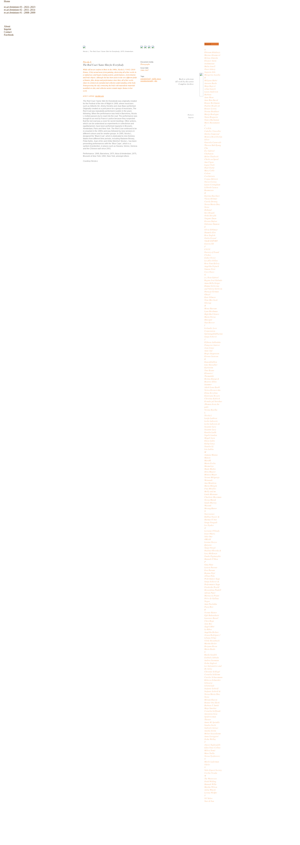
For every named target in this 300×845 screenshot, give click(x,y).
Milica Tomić (209, 750)
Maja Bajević (210, 86)
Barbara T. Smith (211, 705)
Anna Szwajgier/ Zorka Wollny (211, 738)
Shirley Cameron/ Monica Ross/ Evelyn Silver (213, 136)
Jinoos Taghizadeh (212, 744)
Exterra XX (209, 243)
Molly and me (210, 491)
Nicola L (208, 415)
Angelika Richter (211, 632)
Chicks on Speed (211, 159)
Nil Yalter (208, 798)
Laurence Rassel (211, 618)
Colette (207, 173)
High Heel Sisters (211, 314)
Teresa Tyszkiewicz (212, 756)
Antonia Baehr (210, 83)
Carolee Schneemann (213, 677)
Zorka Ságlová (210, 663)
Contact (8, 32)
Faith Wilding (210, 781)
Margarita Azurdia (212, 74)
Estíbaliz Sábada (211, 657)
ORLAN (207, 539)
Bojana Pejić (209, 573)
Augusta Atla (209, 72)
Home (7, 1)
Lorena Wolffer (210, 792)
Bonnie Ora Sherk (212, 702)
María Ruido (209, 649)
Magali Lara (209, 437)
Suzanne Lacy (210, 429)
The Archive (11, 19)
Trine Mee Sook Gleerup (211, 301)
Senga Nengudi (210, 522)
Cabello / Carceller (212, 131)
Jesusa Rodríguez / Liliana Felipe (212, 636)
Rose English (209, 235)
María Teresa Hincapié (210, 318)
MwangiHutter (210, 508)
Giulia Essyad (210, 238)
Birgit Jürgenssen (211, 353)
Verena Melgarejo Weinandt (212, 479)
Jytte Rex (208, 623)
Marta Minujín (210, 485)
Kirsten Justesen (211, 356)
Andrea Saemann (211, 660)
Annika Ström (210, 730)
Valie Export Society (213, 770)
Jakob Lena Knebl (212, 387)
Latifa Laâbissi (210, 418)
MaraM (207, 460)
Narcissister (209, 514)
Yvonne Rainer (210, 612)
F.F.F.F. (207, 249)
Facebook (9, 34)
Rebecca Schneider (212, 680)
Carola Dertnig (211, 201)
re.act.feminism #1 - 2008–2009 (19, 12)
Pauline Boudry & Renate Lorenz (212, 107)
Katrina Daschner (212, 195)
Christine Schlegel (212, 671)
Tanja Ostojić (210, 547)
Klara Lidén (209, 440)
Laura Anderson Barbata (211, 93)
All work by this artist (184, 81)
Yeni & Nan (209, 801)
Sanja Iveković (210, 336)
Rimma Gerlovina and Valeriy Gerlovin (213, 287)
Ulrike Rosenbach (212, 640)
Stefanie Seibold (211, 688)
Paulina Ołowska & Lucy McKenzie (212, 552)
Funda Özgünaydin (212, 556)
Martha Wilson (210, 787)
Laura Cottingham (212, 184)
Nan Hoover (209, 322)
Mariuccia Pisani (211, 595)
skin (155, 81)
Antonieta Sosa (210, 713)
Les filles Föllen (211, 260)
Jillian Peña (209, 575)
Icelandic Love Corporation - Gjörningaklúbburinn (213, 331)
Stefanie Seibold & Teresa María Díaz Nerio (212, 694)
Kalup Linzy (209, 443)
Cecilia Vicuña (210, 772)
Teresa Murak (210, 499)
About (7, 26)
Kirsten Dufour (210, 221)
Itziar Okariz (209, 533)
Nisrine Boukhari (211, 111)
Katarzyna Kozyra (212, 395)
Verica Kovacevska (212, 390)
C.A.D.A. (208, 128)
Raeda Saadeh (210, 654)
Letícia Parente (210, 567)
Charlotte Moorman (212, 497)
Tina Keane (209, 370)
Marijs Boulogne (211, 114)
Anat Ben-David (211, 100)
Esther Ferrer (210, 257)
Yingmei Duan (210, 218)
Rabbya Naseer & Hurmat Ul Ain (211, 518)
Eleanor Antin (210, 60)
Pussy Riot (208, 606)
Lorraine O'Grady (212, 530)
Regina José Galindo (213, 280)
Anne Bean (209, 97)
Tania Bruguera (211, 117)
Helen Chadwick (211, 156)
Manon (207, 457)
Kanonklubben (210, 361)
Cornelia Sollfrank (212, 711)
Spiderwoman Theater (210, 718)
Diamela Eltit (210, 232)
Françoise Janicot (212, 345)
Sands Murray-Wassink (210, 504)
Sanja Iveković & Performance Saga (212, 583)
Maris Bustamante (212, 122)
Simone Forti (209, 269)
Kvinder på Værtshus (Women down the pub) (213, 404)
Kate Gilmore (210, 297)
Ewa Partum (209, 570)
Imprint (7, 29)
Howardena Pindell (212, 590)
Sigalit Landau (210, 435)
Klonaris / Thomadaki (209, 374)
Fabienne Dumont (212, 224)
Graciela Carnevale (212, 142)
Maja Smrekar (210, 708)
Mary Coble (209, 170)
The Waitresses (210, 778)
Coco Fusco (209, 271)
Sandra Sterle (210, 725)
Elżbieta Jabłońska (212, 342)
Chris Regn (209, 620)
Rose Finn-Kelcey (211, 263)
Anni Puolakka (210, 604)
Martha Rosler (210, 643)
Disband (208, 209)
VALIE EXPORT (211, 240)
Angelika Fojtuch (211, 266)
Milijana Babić (210, 80)
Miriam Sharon (210, 699)
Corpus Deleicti (211, 179)
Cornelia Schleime (212, 674)
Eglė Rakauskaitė (211, 615)
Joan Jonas (209, 347)
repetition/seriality (146, 81)
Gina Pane (208, 564)
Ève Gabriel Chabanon (209, 152)
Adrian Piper (209, 592)
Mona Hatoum (210, 308)
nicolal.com (99, 96)
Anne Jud (208, 350)
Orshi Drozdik (210, 215)
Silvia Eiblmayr (211, 229)
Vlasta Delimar (210, 198)
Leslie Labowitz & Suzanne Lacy (212, 425)
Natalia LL (209, 446)
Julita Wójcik (210, 789)
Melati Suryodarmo (212, 733)
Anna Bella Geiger (212, 283)
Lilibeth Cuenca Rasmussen (211, 189)
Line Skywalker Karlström (210, 366)
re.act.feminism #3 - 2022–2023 (19, 7)
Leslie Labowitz (211, 421)
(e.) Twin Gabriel (211, 277)
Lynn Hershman (211, 311)
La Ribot (208, 629)
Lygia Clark (209, 164)
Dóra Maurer (210, 471)
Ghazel (207, 294)
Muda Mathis (210, 468)
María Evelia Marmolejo (210, 464)
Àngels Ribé (209, 626)
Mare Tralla (209, 753)
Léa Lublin (209, 449)
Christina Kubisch (212, 398)
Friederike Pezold (211, 587)
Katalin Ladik (210, 432)
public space (156, 78)
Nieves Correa (210, 181)
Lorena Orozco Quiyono (210, 543)
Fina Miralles (210, 488)
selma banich (210, 88)
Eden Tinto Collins (212, 747)
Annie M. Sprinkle (212, 722)
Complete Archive (186, 84)
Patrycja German (211, 291)
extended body (145, 78)
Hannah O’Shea (211, 559)
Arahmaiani (209, 63)
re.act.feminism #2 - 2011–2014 (19, 9)
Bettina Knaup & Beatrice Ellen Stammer (211, 381)
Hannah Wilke (210, 784)
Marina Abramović (212, 55)
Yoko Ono (208, 536)
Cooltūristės (209, 176)
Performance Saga (212, 578)
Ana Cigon (209, 162)
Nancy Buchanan (211, 119)
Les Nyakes (209, 525)
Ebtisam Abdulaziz (212, 52)
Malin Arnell (209, 66)
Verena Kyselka (210, 409)
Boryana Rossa (210, 646)
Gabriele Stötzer (211, 727)
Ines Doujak (209, 212)
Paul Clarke (209, 167)
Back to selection (186, 79)
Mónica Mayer (210, 474)
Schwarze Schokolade (209, 684)
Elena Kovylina (211, 392)
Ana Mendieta (210, 483)
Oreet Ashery (209, 69)
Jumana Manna (211, 454)
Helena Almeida (211, 57)
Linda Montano (211, 494)
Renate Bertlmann (212, 103)
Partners (191, 115)
